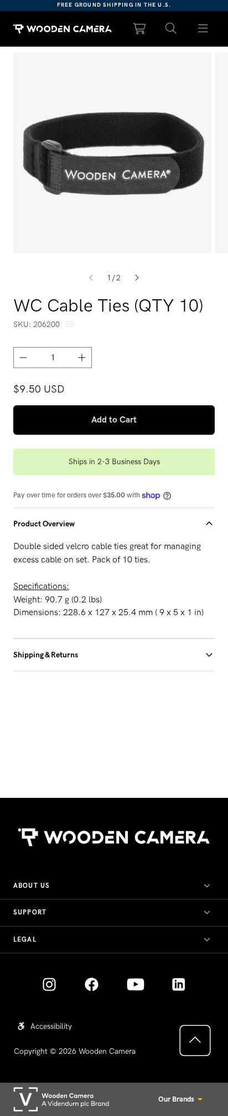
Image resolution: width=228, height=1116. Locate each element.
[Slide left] (91, 278)
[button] (171, 29)
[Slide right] (137, 278)
